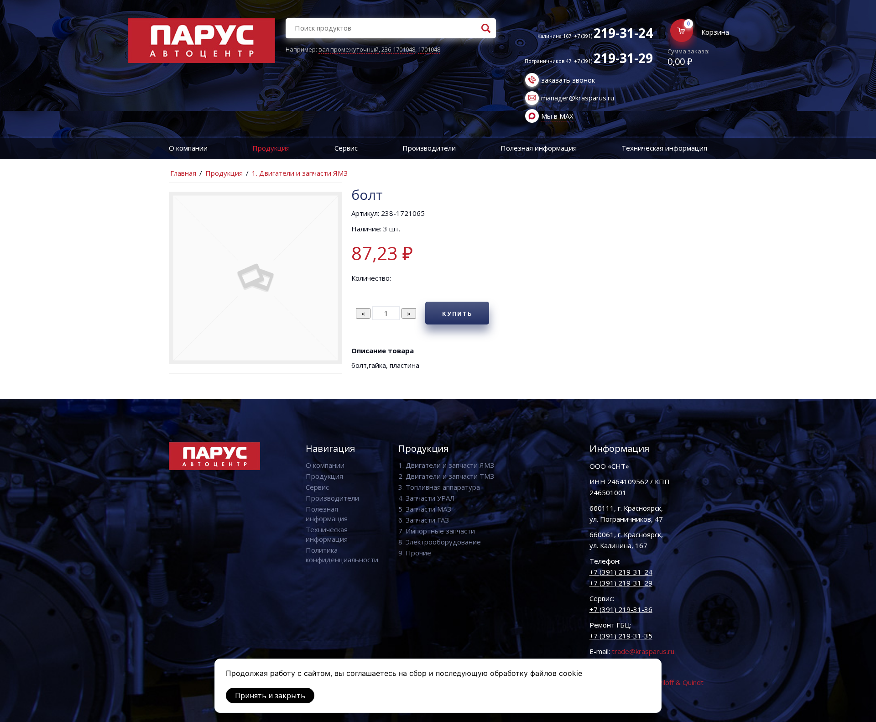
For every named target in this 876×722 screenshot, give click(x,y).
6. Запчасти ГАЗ (423, 519)
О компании (188, 147)
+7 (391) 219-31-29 (620, 582)
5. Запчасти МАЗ (424, 508)
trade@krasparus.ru (643, 651)
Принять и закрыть (270, 696)
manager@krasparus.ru (577, 97)
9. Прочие (414, 552)
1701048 (429, 49)
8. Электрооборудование (439, 541)
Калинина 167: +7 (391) (595, 35)
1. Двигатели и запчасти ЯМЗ (300, 173)
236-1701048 (398, 49)
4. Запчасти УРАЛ (426, 497)
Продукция (271, 147)
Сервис (346, 147)
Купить (457, 313)
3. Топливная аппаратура (439, 487)
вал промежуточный (348, 49)
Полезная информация (539, 147)
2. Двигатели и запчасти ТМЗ (446, 476)
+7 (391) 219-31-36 (620, 609)
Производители (429, 147)
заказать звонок (568, 79)
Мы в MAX (557, 115)
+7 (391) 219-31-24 (620, 571)
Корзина (715, 32)
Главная (183, 173)
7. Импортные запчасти (436, 530)
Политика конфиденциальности (342, 554)
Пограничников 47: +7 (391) (589, 61)
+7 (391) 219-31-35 (620, 635)
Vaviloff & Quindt (677, 682)
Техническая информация (664, 147)
